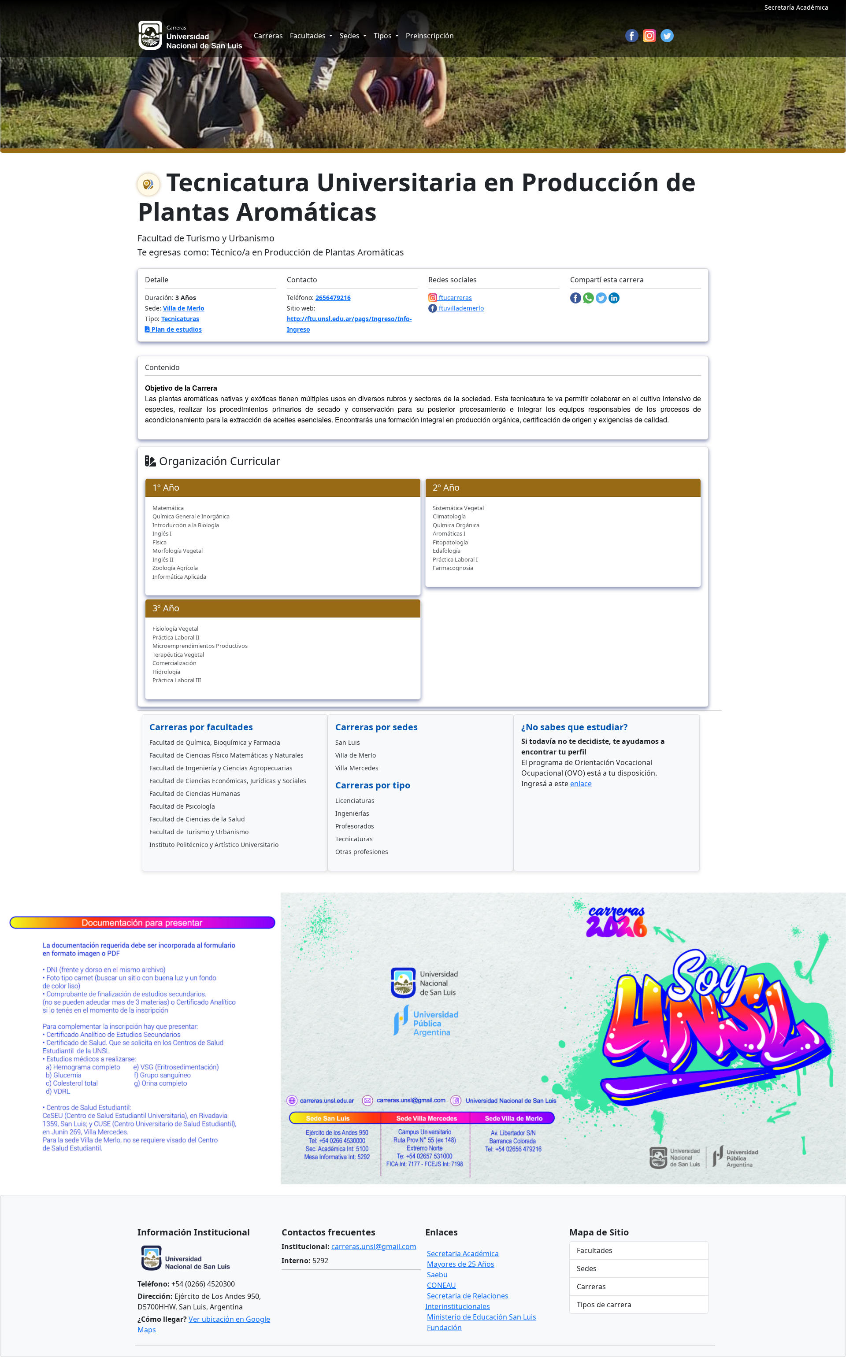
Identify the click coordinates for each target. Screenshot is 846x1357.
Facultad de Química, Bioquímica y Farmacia (214, 742)
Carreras (268, 36)
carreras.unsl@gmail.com (373, 1246)
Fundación (444, 1327)
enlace (581, 783)
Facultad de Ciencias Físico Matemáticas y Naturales (226, 755)
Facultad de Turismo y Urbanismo (199, 832)
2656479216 (333, 297)
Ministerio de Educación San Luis (481, 1317)
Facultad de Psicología (182, 806)
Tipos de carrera (604, 1304)
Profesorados (354, 826)
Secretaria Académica (463, 1253)
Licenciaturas (355, 800)
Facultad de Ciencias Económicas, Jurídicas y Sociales (227, 780)
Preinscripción (430, 36)
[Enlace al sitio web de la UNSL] (188, 1259)
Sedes (587, 1268)
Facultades (594, 1250)
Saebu (437, 1274)
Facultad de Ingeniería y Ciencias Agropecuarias (221, 768)
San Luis (347, 742)
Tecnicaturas (180, 318)
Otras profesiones (361, 851)
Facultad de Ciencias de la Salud (197, 819)
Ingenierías (352, 813)
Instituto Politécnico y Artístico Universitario (213, 844)
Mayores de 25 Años (460, 1264)
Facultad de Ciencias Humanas (194, 793)
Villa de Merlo (183, 308)
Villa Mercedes (356, 768)
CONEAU (441, 1285)
